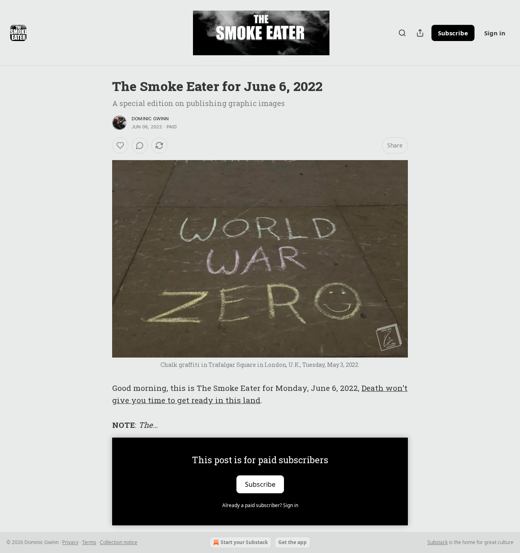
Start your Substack (244, 542)
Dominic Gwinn (150, 118)
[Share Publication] (420, 33)
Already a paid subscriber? (260, 505)
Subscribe (453, 33)
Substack (437, 542)
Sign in (494, 33)
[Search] (402, 33)
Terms (89, 542)
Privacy (70, 542)
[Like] (120, 145)
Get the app (292, 542)
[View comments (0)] (140, 145)
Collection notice (118, 542)
